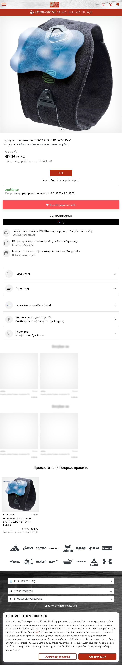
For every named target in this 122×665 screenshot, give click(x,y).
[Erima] (67, 548)
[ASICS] (27, 548)
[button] (61, 273)
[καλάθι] (117, 4)
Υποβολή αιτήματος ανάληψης (61, 605)
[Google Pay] (61, 222)
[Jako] (94, 548)
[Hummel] (80, 548)
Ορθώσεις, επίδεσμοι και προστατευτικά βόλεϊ (42, 144)
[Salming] (80, 561)
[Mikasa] (14, 561)
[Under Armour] (107, 561)
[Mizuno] (27, 561)
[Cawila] (41, 548)
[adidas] (14, 548)
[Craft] (54, 548)
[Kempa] (107, 548)
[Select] (94, 561)
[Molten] (41, 561)
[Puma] (67, 561)
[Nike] (54, 561)
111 (61, 173)
